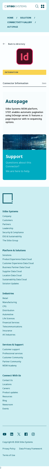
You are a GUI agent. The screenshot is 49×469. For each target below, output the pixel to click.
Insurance (7, 330)
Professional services (13, 353)
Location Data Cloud (12, 275)
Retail (5, 298)
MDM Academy (10, 365)
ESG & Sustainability (12, 236)
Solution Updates (11, 283)
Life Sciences (9, 318)
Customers (8, 220)
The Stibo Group (10, 240)
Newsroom (8, 404)
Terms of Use (9, 455)
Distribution (8, 310)
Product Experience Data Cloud (17, 259)
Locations (7, 384)
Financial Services (11, 322)
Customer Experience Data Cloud (18, 263)
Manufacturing (10, 302)
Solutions (7, 255)
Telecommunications (12, 326)
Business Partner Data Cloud (16, 267)
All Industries (9, 334)
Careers (6, 388)
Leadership (8, 228)
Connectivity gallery (19, 22)
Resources (7, 396)
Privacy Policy (9, 448)
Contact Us (8, 380)
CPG (4, 306)
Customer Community (13, 357)
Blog (5, 400)
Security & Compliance (13, 232)
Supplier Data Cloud (12, 271)
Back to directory (16, 44)
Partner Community (12, 361)
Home (10, 17)
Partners (7, 224)
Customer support (11, 349)
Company (7, 216)
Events (6, 408)
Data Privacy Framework (30, 448)
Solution (25, 17)
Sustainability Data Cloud (15, 279)
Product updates (10, 392)
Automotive (8, 314)
